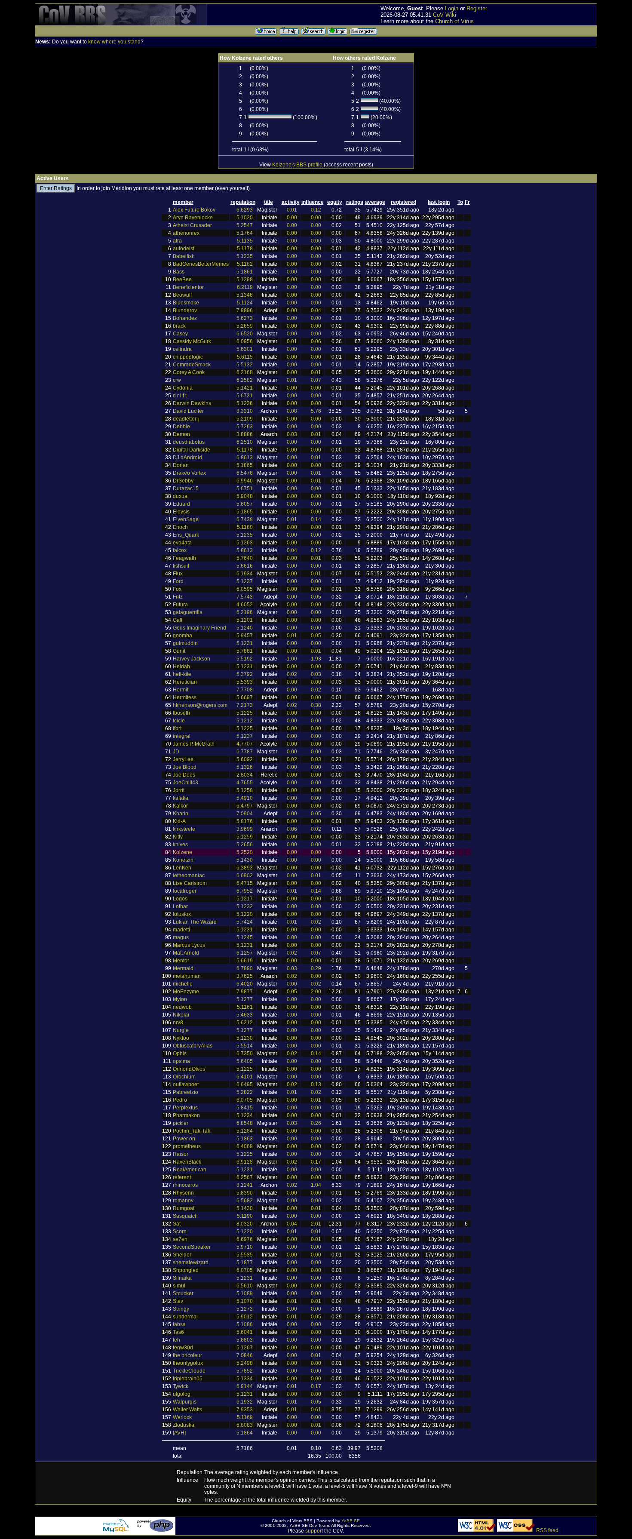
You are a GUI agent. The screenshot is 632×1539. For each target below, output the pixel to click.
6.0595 (244, 589)
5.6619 (244, 961)
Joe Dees (184, 775)
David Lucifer (188, 411)
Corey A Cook (189, 372)
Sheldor (182, 1255)
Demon (181, 434)
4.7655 (244, 783)
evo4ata (182, 543)
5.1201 (244, 620)
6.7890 (244, 968)
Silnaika (182, 1278)
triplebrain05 (187, 1379)
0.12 (316, 210)
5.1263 (244, 543)
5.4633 (244, 1015)
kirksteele (184, 829)
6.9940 (244, 481)
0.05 (316, 597)
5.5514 (244, 1046)
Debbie (181, 427)
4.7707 (244, 744)
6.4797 (244, 806)
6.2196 (244, 612)
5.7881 (244, 651)
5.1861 (244, 272)
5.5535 (244, 1255)
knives (180, 845)
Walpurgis (184, 1402)
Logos (180, 899)
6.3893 (244, 868)
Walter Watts (187, 1410)
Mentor (181, 961)
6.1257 (244, 953)
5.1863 (244, 1139)
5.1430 (244, 860)
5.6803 (244, 1340)
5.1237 (244, 581)
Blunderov (185, 310)
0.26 (316, 1123)
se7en (180, 1239)
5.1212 (244, 721)
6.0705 (244, 1100)
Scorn (180, 1232)
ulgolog (181, 1394)
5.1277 (244, 999)
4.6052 (244, 605)
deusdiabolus (189, 442)
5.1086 (244, 1324)
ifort (177, 728)
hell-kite (182, 674)
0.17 (316, 1162)
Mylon (180, 999)
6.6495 (244, 1084)
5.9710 (244, 1247)
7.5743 (244, 597)
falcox (180, 550)
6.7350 (244, 1054)
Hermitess (184, 697)
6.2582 (244, 380)
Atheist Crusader (192, 225)
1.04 (316, 1185)
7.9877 (244, 992)
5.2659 (244, 326)
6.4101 (244, 1077)
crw (177, 380)
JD (176, 752)
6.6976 (244, 1239)
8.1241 (244, 1185)
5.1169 (245, 1417)
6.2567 (244, 1177)
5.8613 (244, 550)
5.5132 (244, 365)
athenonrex (186, 233)
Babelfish (184, 256)
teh (176, 1340)
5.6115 (245, 357)
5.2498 (244, 1363)
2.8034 (244, 775)
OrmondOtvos (189, 1069)
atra (177, 241)
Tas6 (178, 1332)
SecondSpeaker (192, 1247)
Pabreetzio (185, 1092)
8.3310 (244, 411)
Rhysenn (183, 1193)
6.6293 (244, 210)
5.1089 (244, 1293)
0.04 (316, 310)
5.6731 (244, 396)
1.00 (292, 659)
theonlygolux (188, 1363)
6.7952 (244, 891)
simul (179, 1286)
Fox (177, 589)
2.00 (316, 992)
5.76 (316, 411)
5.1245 (244, 937)
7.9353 (244, 1410)
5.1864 (244, 1433)
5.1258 (244, 790)
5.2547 (244, 225)
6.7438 (244, 519)
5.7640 (244, 558)
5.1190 (245, 1216)
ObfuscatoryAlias (192, 1046)
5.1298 (244, 279)
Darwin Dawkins (192, 403)
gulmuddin (185, 643)
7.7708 (244, 690)
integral (181, 736)
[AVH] (179, 1433)
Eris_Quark (186, 535)
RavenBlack (187, 1162)
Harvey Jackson (191, 659)
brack (179, 326)
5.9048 (244, 496)
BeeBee (182, 279)
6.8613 (244, 458)
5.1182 (245, 264)
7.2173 (244, 705)
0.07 (316, 380)
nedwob (182, 1007)
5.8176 (244, 821)
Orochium (184, 1077)
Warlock (182, 1417)
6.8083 (244, 1425)
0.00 (292, 218)
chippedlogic (188, 357)
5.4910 (244, 798)
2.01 (316, 1224)
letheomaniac (189, 875)
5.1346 (244, 295)
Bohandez (185, 318)
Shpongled (186, 1270)
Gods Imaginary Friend (199, 628)
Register (476, 8)
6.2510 (244, 442)
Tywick (180, 1386)
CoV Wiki (444, 15)
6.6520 (244, 334)
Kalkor (180, 806)
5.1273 (244, 1309)
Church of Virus (454, 21)
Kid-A (179, 821)
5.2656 (244, 845)
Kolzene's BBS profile (297, 165)
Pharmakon (186, 1115)
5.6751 (244, 488)
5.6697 (244, 697)
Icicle (179, 721)
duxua (180, 496)
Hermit (180, 690)
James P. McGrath (194, 744)
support (314, 1531)
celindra (182, 349)
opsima (181, 1061)
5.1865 (244, 465)
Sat (177, 1224)
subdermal (185, 1317)
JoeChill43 (185, 783)
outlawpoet (186, 1084)
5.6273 (244, 318)
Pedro (180, 1100)
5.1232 (244, 906)
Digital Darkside (191, 450)
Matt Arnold (186, 953)
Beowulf (182, 295)
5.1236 (244, 403)
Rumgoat (183, 1208)
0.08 (292, 411)
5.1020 (244, 218)
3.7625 (244, 976)
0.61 (316, 1410)
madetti (181, 930)
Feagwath (184, 558)
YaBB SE (350, 1520)
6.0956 (244, 341)
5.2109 (244, 419)
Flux (178, 574)
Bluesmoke (186, 303)
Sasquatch (185, 1216)
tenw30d (183, 1348)
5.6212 (244, 1023)
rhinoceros (185, 1185)
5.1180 (245, 527)
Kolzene (182, 852)
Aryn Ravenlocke (193, 218)
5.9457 (244, 636)
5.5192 (244, 659)
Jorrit (178, 790)
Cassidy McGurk (192, 341)
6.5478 (244, 473)
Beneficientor (188, 287)
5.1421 (244, 388)
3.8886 (244, 434)
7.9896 (244, 310)
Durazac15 (186, 488)
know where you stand (114, 42)
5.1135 (245, 241)
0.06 (316, 341)
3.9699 (244, 829)
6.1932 (244, 1402)
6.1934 (244, 574)
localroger (184, 891)
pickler (180, 1123)
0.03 (292, 434)
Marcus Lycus (189, 945)
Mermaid (183, 968)
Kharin (180, 814)
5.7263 (244, 427)
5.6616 (244, 566)
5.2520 (244, 852)
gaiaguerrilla (187, 612)
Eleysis (181, 512)
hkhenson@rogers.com (200, 705)
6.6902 (244, 875)
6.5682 (244, 1201)
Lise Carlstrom (190, 883)
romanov (183, 1201)
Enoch (180, 527)
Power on (184, 1139)
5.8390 (244, 1193)
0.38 (316, 705)
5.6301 (244, 349)
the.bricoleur (187, 1355)
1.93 (316, 659)
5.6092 (244, 759)
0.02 (292, 674)
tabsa (179, 1324)
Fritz (178, 597)
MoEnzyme (186, 992)
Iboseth (181, 713)
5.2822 (244, 1092)
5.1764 (244, 233)
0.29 (316, 968)
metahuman (187, 976)
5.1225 (244, 713)
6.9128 (244, 1162)
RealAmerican (189, 1170)
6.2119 (245, 287)
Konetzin (183, 860)
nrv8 (178, 1023)
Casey (180, 334)
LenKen (182, 868)
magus (181, 937)
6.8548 (244, 1123)
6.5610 (244, 1286)
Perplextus (185, 1108)
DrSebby (183, 481)
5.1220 (244, 914)
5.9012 (244, 1317)
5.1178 (245, 249)
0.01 (292, 210)
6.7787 (244, 752)
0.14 (316, 519)
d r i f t (180, 396)
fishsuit (181, 566)
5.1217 (244, 899)
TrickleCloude (189, 1371)
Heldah (181, 667)
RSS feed (547, 1530)
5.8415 (244, 1108)
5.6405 (244, 1061)
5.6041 (244, 1332)
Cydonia (183, 388)
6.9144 (244, 1386)
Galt (177, 620)
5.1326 (244, 767)
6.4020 (244, 984)
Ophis (180, 1054)
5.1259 (244, 837)
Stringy (181, 1309)
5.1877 (244, 1262)
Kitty (178, 837)
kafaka (180, 798)
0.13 (316, 1084)
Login (451, 8)
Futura (180, 605)
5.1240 (244, 628)
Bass (178, 272)
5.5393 (244, 682)
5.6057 (244, 504)
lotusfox (182, 914)
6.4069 (244, 1146)
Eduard (181, 504)
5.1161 (245, 1007)
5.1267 (244, 1348)
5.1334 (244, 1379)
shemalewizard (191, 1262)
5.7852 (244, 1371)
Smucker (183, 1293)
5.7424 (244, 922)
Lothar (180, 906)
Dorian (181, 465)
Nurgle (181, 1030)
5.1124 (245, 303)
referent (182, 1177)
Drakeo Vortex (189, 473)
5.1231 (244, 643)
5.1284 (244, 1131)
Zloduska (183, 1425)
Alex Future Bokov (194, 210)
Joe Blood (184, 767)
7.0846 (244, 1355)
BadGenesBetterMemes (201, 264)
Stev (178, 1301)
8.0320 (244, 1224)
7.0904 (244, 814)
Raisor (180, 1154)
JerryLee (183, 759)
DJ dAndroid (187, 458)
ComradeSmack (192, 365)
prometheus (187, 1146)
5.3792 (244, 674)
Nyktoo (181, 1038)
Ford (178, 581)
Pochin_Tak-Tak (191, 1131)
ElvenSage (186, 519)
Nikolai (181, 1015)
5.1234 (244, 1115)
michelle (183, 984)
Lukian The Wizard (195, 922)
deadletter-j (186, 419)
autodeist (183, 249)
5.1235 (244, 256)
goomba (182, 636)
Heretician (185, 682)
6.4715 (244, 883)
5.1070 (244, 1301)
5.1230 (244, 1038)
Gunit (179, 651)
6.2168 (244, 372)
